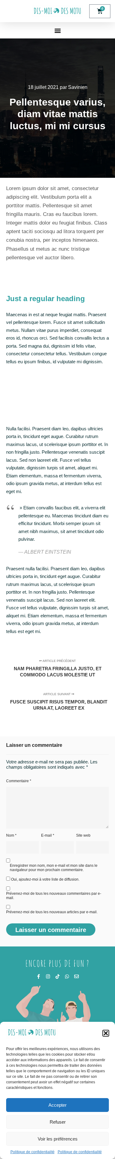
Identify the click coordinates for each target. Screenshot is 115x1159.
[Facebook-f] (38, 976)
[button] (106, 1033)
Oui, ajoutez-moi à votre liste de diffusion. (44, 879)
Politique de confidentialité (32, 1152)
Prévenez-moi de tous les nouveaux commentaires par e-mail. (53, 895)
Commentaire (18, 781)
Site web (83, 835)
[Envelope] (76, 976)
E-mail (47, 835)
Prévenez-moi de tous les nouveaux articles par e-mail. (52, 912)
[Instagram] (48, 976)
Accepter (57, 1105)
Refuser (58, 1122)
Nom (11, 835)
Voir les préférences (58, 1138)
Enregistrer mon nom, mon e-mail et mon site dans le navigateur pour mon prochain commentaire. (54, 867)
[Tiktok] (57, 976)
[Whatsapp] (67, 976)
